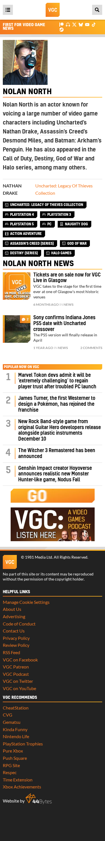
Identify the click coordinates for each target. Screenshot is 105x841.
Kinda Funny (15, 729)
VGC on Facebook (20, 659)
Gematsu (11, 722)
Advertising (14, 616)
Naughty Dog (76, 224)
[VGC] (53, 10)
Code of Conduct (19, 623)
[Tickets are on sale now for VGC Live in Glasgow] (17, 286)
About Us (12, 609)
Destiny (43, 159)
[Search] (97, 10)
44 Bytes (38, 798)
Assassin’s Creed (62, 132)
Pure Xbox (13, 750)
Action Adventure (26, 233)
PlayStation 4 (22, 214)
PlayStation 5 (22, 224)
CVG (7, 714)
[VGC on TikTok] (94, 24)
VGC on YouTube (19, 688)
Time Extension (17, 779)
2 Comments (91, 348)
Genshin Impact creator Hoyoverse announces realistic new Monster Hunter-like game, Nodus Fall (55, 474)
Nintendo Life (16, 736)
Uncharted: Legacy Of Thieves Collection (46, 205)
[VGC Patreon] (61, 24)
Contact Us (14, 630)
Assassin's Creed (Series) (32, 243)
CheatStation (16, 707)
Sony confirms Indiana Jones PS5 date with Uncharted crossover (64, 323)
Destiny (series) (24, 253)
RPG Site (11, 765)
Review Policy (16, 645)
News (68, 304)
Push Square (15, 758)
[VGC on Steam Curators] (61, 29)
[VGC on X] (74, 24)
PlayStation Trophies (23, 743)
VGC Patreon (16, 666)
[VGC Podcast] (68, 24)
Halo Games (61, 253)
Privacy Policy (16, 638)
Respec (10, 772)
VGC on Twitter (18, 681)
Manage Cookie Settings (26, 602)
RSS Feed (11, 652)
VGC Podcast (16, 674)
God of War (70, 159)
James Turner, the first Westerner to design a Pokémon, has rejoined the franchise (56, 404)
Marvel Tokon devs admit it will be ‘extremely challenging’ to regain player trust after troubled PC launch (57, 381)
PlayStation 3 (59, 214)
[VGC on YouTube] (87, 24)
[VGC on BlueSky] (81, 24)
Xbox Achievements (22, 786)
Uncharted (70, 123)
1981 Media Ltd (38, 557)
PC (49, 224)
